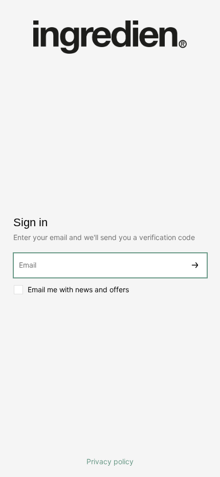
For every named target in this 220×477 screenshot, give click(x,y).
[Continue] (195, 265)
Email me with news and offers (78, 289)
